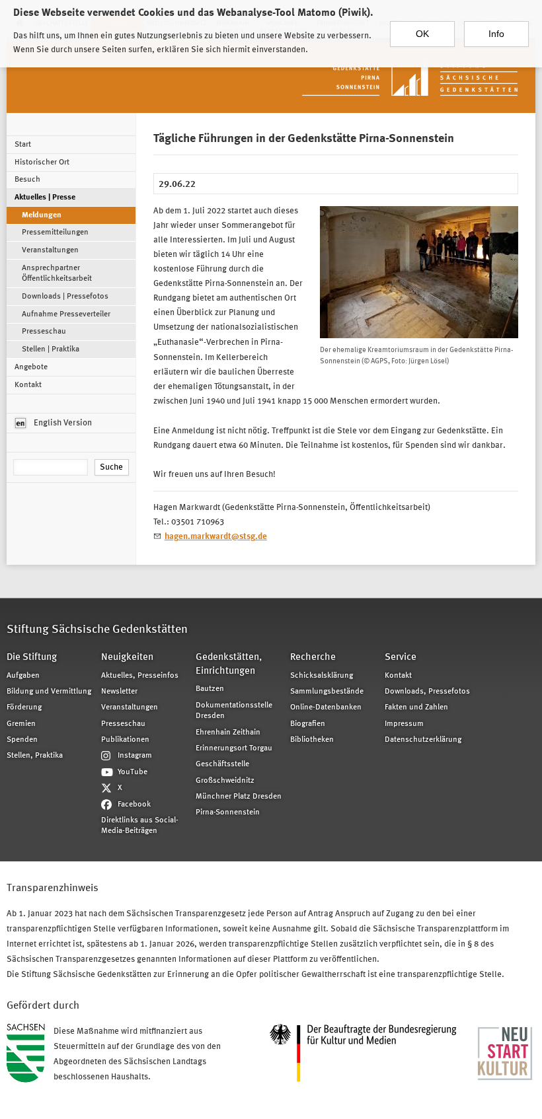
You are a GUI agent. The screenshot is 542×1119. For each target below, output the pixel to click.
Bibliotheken (312, 740)
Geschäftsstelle (222, 764)
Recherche (313, 658)
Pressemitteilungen (55, 232)
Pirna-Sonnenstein (228, 812)
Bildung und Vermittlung (49, 692)
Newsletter (119, 692)
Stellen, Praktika (35, 756)
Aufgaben (23, 676)
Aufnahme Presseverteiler (66, 314)
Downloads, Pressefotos (427, 692)
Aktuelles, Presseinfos (139, 676)
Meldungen (41, 215)
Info (496, 33)
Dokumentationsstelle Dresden (234, 711)
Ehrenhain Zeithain (228, 733)
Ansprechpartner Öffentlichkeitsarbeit (57, 273)
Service (400, 658)
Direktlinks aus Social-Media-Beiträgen (139, 825)
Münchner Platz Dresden (239, 797)
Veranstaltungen (50, 250)
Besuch (27, 180)
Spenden (22, 740)
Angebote (31, 367)
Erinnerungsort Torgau (234, 748)
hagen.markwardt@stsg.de (216, 536)
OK (422, 33)
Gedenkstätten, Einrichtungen (229, 664)
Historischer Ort (42, 162)
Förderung (24, 707)
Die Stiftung (32, 658)
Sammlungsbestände (327, 692)
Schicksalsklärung (321, 676)
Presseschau (44, 332)
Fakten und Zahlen (416, 707)
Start (23, 145)
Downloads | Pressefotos (65, 297)
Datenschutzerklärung (423, 740)
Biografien (307, 724)
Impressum (404, 724)
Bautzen (210, 689)
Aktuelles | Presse (45, 197)
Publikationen (125, 740)
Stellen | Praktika (50, 349)
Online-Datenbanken (326, 707)
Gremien (21, 724)
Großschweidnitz (225, 781)
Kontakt (28, 385)
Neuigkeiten (127, 658)
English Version (62, 423)
